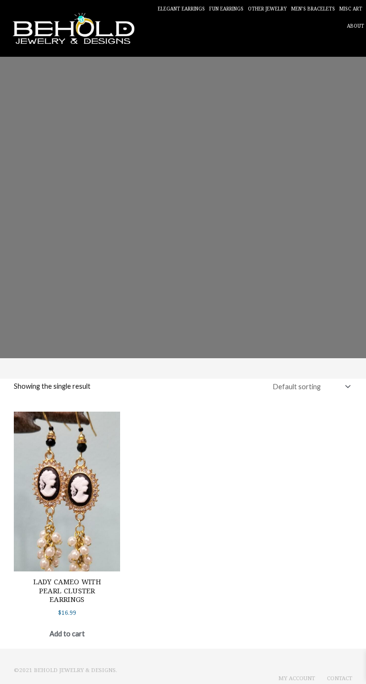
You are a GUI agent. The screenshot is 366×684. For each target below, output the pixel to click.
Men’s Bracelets (313, 8)
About (355, 25)
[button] (356, 45)
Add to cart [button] (67, 634)
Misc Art (350, 8)
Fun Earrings (226, 8)
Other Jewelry (267, 8)
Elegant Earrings (181, 8)
